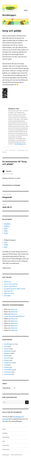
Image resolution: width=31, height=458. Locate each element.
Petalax (4, 152)
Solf (5, 365)
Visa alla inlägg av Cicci (20, 144)
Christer (6, 226)
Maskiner (7, 353)
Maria (6, 245)
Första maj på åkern (10, 286)
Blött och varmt (9, 293)
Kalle (5, 228)
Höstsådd (7, 295)
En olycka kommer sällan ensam (14, 289)
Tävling (6, 367)
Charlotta (7, 224)
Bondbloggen (9, 15)
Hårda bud (7, 282)
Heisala (6, 349)
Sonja (6, 233)
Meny (26, 10)
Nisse (6, 231)
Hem (4, 429)
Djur (26, 150)
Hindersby (7, 351)
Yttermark (7, 374)
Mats (5, 247)
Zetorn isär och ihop (10, 284)
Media (6, 356)
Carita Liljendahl (9, 316)
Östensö (6, 358)
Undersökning (8, 369)
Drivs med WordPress (16, 455)
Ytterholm (7, 372)
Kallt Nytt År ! (8, 291)
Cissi (5, 242)
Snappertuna (8, 362)
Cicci (6, 150)
